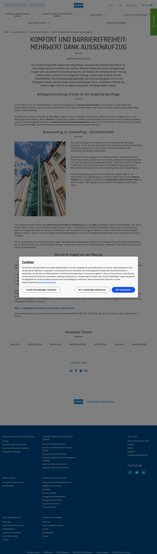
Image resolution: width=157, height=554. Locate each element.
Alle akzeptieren (123, 289)
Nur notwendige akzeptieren (92, 289)
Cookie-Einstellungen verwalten (41, 289)
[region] (78, 277)
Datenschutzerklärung (47, 282)
